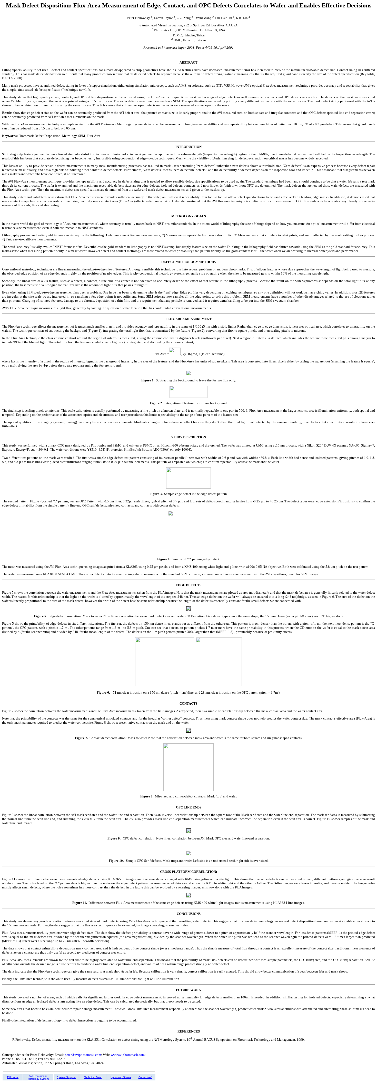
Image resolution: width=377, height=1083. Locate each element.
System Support (66, 1077)
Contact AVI (145, 1077)
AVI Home (12, 1077)
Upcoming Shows (121, 1077)
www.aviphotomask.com (128, 1055)
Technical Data (93, 1077)
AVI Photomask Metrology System (38, 1077)
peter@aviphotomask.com (83, 1055)
